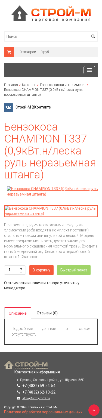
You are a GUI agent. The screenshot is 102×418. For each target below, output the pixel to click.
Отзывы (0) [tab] (47, 313)
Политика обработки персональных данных (43, 412)
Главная (11, 85)
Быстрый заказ (73, 270)
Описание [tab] (18, 313)
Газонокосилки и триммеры (62, 85)
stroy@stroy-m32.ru (36, 398)
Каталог (29, 85)
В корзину (41, 270)
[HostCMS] (51, 8)
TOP (92, 408)
